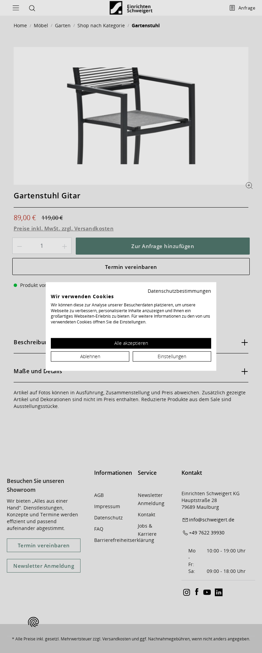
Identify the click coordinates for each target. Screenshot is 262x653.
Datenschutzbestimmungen (179, 291)
